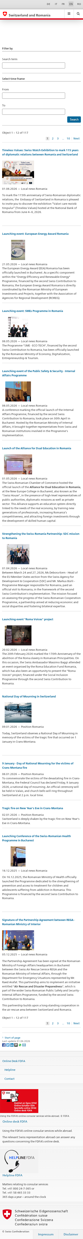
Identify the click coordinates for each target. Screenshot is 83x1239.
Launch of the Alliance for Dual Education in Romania (36, 448)
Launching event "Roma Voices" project (27, 619)
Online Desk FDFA (13, 1060)
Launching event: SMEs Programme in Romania (32, 311)
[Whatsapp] (20, 1044)
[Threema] (16, 1044)
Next (76, 138)
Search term (9, 59)
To (5, 105)
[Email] (24, 1044)
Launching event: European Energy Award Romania (35, 234)
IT (56, 4)
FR (63, 4)
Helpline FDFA (12, 1175)
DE (48, 4)
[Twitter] (8, 1044)
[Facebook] (4, 1044)
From (5, 89)
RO (79, 4)
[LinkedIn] (12, 1044)
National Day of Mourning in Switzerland (29, 696)
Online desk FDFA (15, 1121)
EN (71, 4)
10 (68, 138)
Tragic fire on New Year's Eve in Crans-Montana (32, 808)
